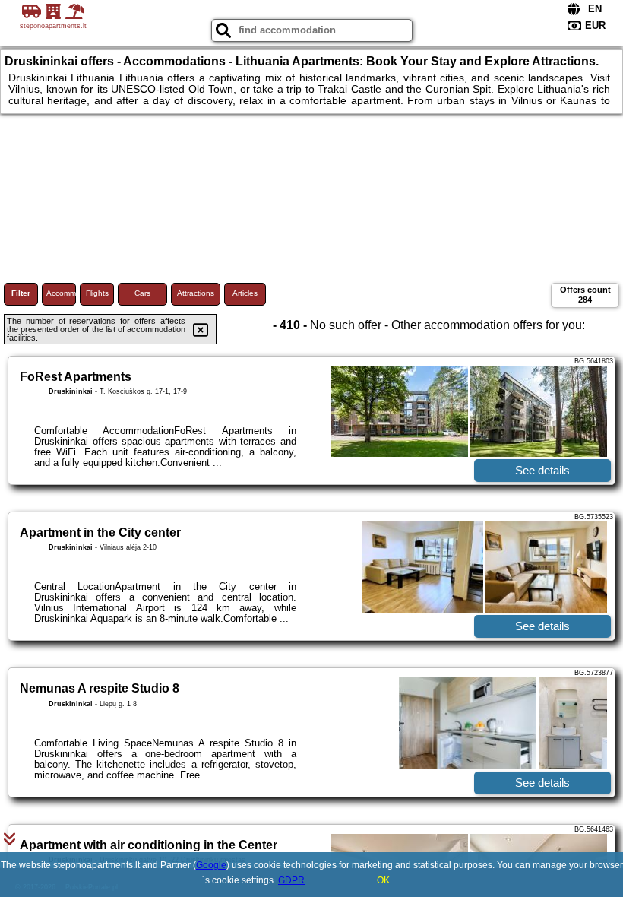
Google (211, 865)
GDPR (291, 880)
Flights (97, 293)
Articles (245, 293)
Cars (142, 293)
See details (542, 470)
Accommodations (61, 293)
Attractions (195, 293)
